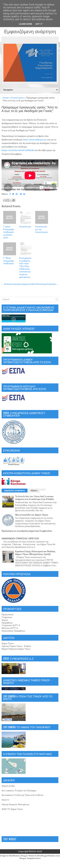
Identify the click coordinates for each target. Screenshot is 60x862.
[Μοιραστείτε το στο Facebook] (13, 200)
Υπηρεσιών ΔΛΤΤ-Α (11, 625)
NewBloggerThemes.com (48, 856)
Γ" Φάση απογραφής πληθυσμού (8, 261)
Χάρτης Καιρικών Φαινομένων (15, 804)
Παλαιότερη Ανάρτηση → (46, 284)
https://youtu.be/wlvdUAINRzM (18, 150)
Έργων (5, 620)
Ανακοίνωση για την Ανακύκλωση (41, 229)
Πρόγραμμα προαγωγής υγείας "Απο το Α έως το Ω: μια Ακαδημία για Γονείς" (30, 109)
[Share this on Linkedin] (24, 194)
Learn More (25, 24)
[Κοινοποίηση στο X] (10, 200)
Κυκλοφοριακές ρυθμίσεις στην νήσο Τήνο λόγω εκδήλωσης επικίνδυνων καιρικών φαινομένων (25, 267)
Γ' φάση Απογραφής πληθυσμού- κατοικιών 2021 (9, 232)
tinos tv (5, 800)
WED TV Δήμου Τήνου (12, 809)
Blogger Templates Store (30, 858)
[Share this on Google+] (17, 194)
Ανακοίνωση (25, 226)
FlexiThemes (14, 856)
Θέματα (34, 490)
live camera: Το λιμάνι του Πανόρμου (19, 790)
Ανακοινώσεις (17, 97)
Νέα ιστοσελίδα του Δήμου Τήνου (31, 515)
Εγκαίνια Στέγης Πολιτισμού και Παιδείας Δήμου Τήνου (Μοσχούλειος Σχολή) (35, 552)
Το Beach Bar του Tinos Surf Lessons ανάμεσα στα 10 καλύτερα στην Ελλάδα (34, 497)
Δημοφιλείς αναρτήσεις (14, 490)
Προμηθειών (7, 623)
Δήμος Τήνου (8, 643)
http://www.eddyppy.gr (35, 139)
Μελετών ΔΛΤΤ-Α (10, 628)
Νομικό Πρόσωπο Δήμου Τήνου (16, 649)
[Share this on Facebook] (10, 194)
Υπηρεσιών (7, 617)
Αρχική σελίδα (28, 284)
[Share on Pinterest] (21, 194)
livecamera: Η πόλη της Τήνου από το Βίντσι (22, 795)
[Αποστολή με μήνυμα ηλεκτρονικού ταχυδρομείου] (4, 200)
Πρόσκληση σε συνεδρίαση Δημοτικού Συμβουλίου (27, 531)
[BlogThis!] (7, 200)
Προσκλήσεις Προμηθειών (13, 631)
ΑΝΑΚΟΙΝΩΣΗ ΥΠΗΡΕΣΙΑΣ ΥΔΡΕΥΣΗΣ (20, 538)
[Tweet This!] (13, 194)
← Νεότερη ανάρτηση (11, 284)
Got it (39, 24)
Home (6, 97)
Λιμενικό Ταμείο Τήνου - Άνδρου (16, 646)
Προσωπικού (7, 614)
